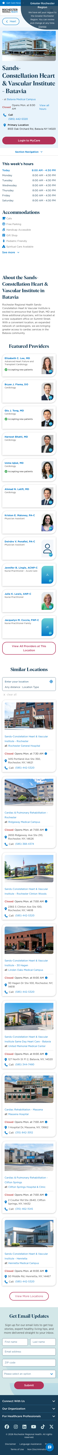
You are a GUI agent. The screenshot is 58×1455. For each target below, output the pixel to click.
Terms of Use (17, 1449)
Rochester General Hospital (24, 745)
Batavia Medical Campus (21, 99)
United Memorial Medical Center (27, 1046)
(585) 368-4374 (24, 844)
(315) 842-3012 (24, 1132)
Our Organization (13, 1408)
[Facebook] (7, 1426)
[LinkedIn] (24, 1426)
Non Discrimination (37, 1449)
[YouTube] (34, 1426)
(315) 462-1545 (24, 1208)
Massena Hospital (18, 1114)
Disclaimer (10, 1444)
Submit (29, 1385)
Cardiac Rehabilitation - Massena (24, 1109)
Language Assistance (30, 1444)
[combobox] (4, 1374)
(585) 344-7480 (24, 1064)
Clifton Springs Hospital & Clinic (27, 1187)
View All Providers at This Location (29, 648)
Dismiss (42, 26)
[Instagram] (15, 1426)
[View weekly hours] (46, 753)
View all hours (44, 107)
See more (8, 252)
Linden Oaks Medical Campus (25, 970)
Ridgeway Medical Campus (24, 822)
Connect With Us (13, 1401)
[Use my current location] (51, 681)
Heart (13, 21)
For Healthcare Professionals (21, 1416)
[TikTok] (42, 1426)
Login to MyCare (29, 140)
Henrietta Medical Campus (23, 1263)
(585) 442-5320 (18, 118)
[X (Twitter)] (51, 1426)
